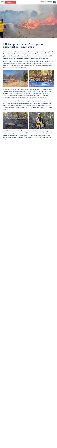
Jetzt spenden (10, 2)
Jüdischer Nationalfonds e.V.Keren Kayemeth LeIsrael (46, 2)
